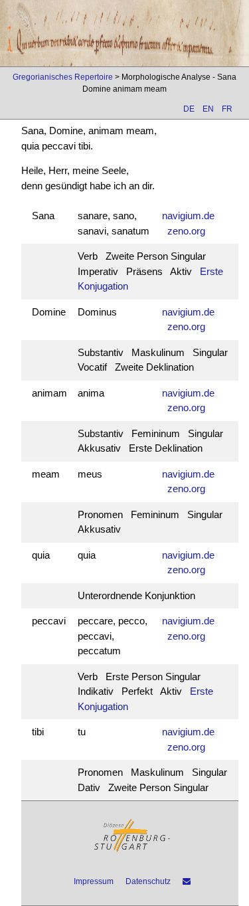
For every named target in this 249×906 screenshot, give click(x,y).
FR (227, 109)
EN (208, 109)
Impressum (94, 881)
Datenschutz (148, 881)
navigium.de (188, 215)
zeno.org (186, 230)
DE (189, 109)
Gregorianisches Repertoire (63, 77)
